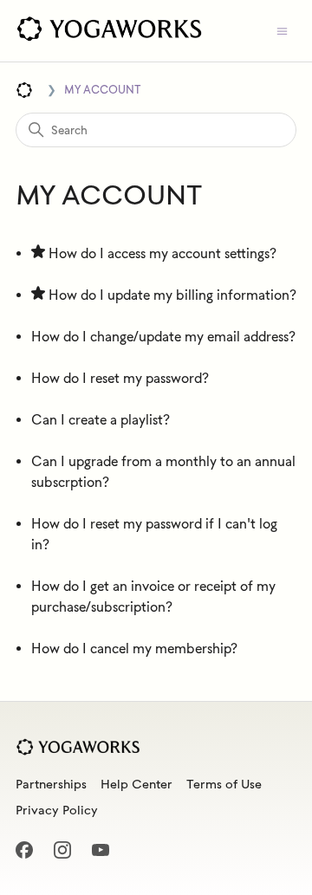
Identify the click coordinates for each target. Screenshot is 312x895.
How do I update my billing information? (172, 295)
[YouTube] (106, 855)
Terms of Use (224, 784)
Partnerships (51, 784)
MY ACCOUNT (102, 89)
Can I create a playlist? (100, 420)
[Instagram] (67, 855)
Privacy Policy (57, 810)
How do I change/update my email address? (163, 336)
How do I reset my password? (120, 378)
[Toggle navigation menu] (282, 30)
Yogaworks (24, 90)
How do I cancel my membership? (134, 648)
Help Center (136, 784)
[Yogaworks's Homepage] (109, 31)
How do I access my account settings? (162, 253)
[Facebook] (29, 855)
